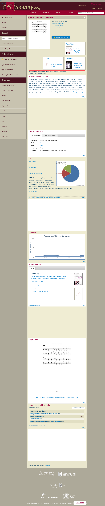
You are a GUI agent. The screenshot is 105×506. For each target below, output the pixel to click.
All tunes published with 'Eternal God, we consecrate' (44, 197)
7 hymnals (62, 28)
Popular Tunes (6, 106)
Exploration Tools (7, 90)
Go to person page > (78, 92)
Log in (93, 8)
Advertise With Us (54, 503)
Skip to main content (5, 1)
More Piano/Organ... (36, 285)
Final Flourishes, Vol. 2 (38, 281)
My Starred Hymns (11, 59)
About (28, 503)
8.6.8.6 (42, 145)
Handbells (69, 58)
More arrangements (34, 305)
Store (58, 12)
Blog (3, 121)
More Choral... (34, 295)
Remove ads (82, 5)
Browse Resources (8, 85)
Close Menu (8, 17)
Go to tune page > (34, 191)
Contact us (47, 465)
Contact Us (46, 503)
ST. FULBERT (33, 161)
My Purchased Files (11, 75)
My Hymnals (9, 69)
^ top (83, 97)
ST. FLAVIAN (32, 167)
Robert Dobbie (44, 143)
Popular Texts (6, 100)
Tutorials (4, 131)
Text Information (36, 135)
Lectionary (5, 111)
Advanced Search (7, 44)
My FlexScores (10, 64)
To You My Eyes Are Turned (39, 291)
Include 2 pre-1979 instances (37, 425)
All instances (33, 428)
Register (100, 8)
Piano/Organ (70, 44)
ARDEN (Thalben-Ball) (35, 174)
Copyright (34, 503)
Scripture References (50, 135)
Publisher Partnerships (66, 503)
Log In (4, 22)
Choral (46, 58)
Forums (4, 126)
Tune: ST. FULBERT (57, 26)
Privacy (40, 503)
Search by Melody (7, 49)
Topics (4, 95)
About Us (4, 136)
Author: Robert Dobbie (58, 24)
